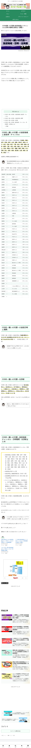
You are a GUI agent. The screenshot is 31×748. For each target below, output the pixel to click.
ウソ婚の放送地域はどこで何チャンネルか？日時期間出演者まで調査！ (22, 541)
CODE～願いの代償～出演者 (11, 120)
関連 (7, 126)
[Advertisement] (15, 55)
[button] (28, 397)
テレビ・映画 (5, 583)
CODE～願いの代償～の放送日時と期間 (14, 118)
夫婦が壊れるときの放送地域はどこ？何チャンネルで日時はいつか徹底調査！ (7, 541)
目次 (13, 111)
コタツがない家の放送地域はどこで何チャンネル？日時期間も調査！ (7, 549)
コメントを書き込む (15, 731)
